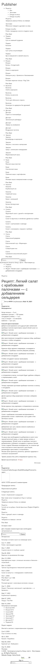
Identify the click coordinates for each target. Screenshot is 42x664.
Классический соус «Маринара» (16, 243)
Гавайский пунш (11, 194)
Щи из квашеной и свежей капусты (17, 56)
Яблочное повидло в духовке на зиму (18, 26)
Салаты (8, 209)
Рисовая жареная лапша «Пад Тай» (18, 80)
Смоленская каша (12, 169)
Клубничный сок (11, 189)
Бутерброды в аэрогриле (14, 139)
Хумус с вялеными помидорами (16, 149)
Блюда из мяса (15, 14)
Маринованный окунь (13, 155)
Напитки (8, 184)
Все (11, 10)
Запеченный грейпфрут (13, 120)
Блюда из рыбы (15, 16)
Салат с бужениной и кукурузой (12, 495)
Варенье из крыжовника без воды (13, 555)
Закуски (8, 135)
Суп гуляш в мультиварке (14, 50)
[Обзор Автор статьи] (6, 477)
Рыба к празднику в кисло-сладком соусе (19, 31)
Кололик (8, 45)
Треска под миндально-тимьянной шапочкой (17, 567)
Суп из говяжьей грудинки (14, 40)
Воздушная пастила (12, 130)
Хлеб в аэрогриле (11, 90)
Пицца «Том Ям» (7, 600)
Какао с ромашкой (12, 199)
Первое (8, 36)
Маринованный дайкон (9, 488)
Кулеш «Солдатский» (13, 65)
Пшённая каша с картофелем (15, 174)
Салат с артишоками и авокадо (16, 224)
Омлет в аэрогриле (12, 70)
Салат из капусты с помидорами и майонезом (17, 573)
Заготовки (13, 12)
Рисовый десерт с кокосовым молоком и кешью (17, 583)
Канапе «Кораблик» (8, 639)
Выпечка (8, 86)
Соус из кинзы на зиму (9, 633)
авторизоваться (7, 531)
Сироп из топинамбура (13, 114)
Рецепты (8, 8)
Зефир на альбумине (13, 125)
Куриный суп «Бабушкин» (10, 644)
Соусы (8, 234)
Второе (8, 61)
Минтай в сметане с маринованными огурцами (17, 628)
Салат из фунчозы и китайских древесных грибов (22, 218)
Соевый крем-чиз (11, 248)
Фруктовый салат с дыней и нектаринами (19, 213)
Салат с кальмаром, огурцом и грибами (19, 229)
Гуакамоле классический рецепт (16, 253)
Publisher (9, 4)
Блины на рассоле (12, 95)
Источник (37, 463)
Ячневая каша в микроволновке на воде (19, 179)
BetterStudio (16, 655)
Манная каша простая (13, 164)
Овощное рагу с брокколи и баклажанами (20, 75)
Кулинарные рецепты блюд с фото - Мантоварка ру (17, 262)
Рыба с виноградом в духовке (11, 545)
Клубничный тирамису (9, 595)
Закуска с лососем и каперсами (16, 144)
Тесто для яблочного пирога (15, 100)
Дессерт (8, 110)
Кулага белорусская (12, 204)
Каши (7, 160)
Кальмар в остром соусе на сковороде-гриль (16, 540)
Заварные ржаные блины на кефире (18, 21)
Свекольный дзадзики (13, 238)
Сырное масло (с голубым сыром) (13, 550)
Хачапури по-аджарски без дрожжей (18, 105)
